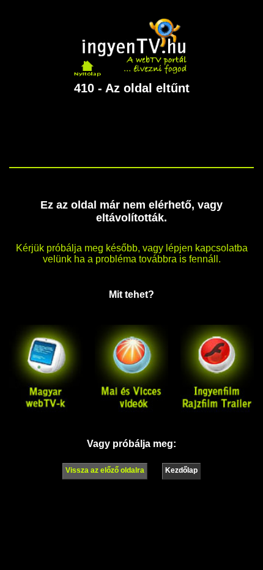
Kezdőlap (181, 470)
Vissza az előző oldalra (104, 470)
